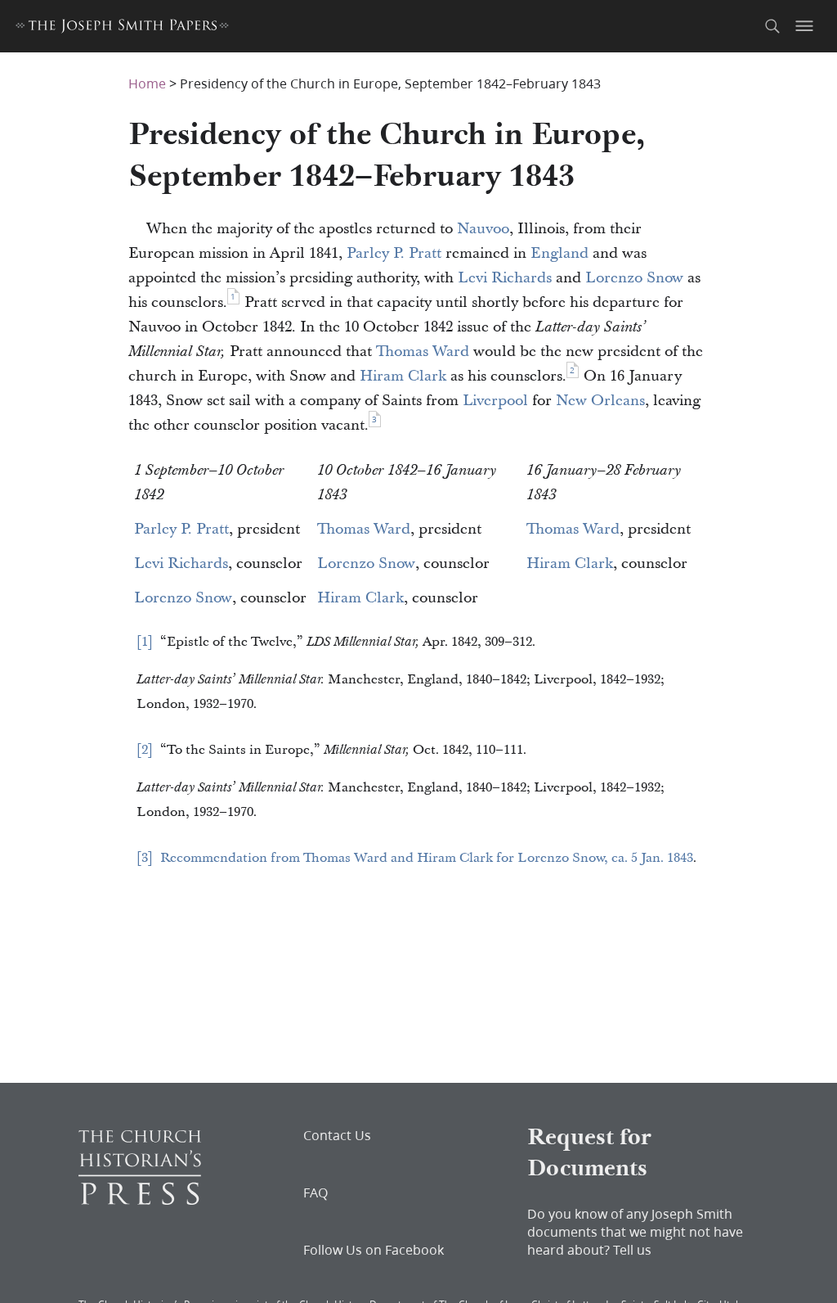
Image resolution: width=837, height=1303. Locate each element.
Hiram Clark (403, 376)
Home (147, 83)
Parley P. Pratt (394, 253)
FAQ (315, 1193)
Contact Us (337, 1135)
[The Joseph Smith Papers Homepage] (122, 28)
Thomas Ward (422, 351)
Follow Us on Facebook (373, 1250)
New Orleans (600, 400)
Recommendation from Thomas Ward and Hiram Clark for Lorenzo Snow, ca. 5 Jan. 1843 (426, 858)
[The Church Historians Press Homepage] (139, 1199)
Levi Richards (505, 278)
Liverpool (495, 400)
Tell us (632, 1249)
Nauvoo (483, 229)
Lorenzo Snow (634, 278)
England (559, 253)
